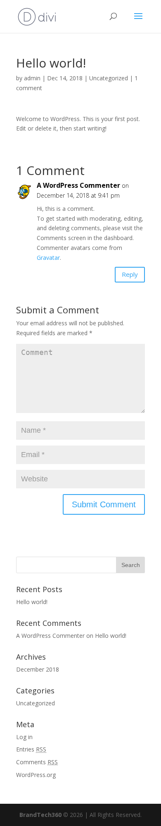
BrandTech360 (40, 815)
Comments (37, 762)
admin (32, 78)
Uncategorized (108, 78)
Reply (130, 274)
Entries (31, 749)
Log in (24, 737)
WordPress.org (36, 775)
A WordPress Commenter (78, 185)
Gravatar (48, 257)
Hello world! (31, 602)
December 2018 (37, 669)
